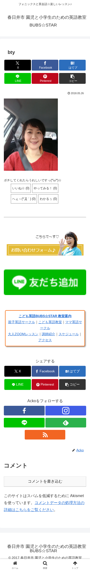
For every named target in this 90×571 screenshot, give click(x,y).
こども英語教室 (50, 322)
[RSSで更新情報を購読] (45, 435)
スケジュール (69, 334)
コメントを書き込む (45, 481)
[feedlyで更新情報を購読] (65, 422)
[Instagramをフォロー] (65, 410)
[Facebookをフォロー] (24, 410)
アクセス (45, 340)
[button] (72, 78)
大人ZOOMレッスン (23, 334)
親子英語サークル (21, 322)
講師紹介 (48, 334)
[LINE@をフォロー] (24, 422)
